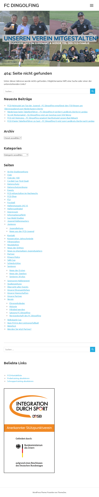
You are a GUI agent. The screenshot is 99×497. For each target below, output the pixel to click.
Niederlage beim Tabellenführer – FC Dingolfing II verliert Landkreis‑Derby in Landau (47, 111)
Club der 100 (13, 177)
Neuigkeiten (13, 244)
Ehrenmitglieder (17, 303)
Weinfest (11, 326)
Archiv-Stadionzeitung (17, 171)
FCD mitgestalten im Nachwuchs (22, 193)
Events (10, 190)
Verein (10, 299)
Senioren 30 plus (17, 276)
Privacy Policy (13, 257)
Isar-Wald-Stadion (15, 218)
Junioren (11, 224)
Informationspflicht (16, 214)
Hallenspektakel (15, 208)
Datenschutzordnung (17, 187)
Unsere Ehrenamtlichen (18, 290)
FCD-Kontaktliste (14, 375)
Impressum (12, 211)
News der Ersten (17, 270)
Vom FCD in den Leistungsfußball (23, 323)
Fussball (11, 202)
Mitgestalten (13, 241)
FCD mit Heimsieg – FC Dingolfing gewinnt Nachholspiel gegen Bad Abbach (42, 118)
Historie (13, 306)
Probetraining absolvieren (18, 378)
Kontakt (11, 235)
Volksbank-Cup (14, 319)
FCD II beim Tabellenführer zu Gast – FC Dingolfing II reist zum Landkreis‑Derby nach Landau (50, 121)
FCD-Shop (12, 196)
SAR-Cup (11, 260)
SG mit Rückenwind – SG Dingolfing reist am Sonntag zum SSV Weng (39, 115)
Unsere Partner (14, 296)
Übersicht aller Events (17, 286)
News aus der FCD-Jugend (21, 231)
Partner (11, 254)
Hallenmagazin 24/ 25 (17, 205)
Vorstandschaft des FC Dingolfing (25, 315)
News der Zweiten (18, 273)
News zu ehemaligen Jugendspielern (24, 251)
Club (9, 174)
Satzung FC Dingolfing (19, 312)
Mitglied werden (17, 309)
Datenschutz (13, 184)
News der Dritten (15, 247)
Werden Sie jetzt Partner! (19, 329)
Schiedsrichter (14, 263)
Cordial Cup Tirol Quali (18, 181)
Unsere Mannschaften (17, 293)
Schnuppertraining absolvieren (20, 381)
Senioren (11, 266)
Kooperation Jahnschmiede (20, 238)
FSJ (9, 199)
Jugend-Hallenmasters (18, 221)
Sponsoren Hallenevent (18, 280)
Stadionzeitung (14, 283)
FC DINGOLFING (21, 5)
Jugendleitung (16, 228)
